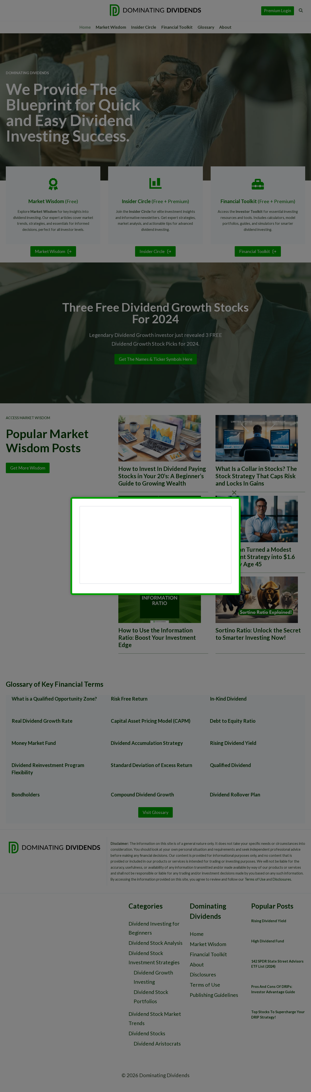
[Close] (234, 492)
